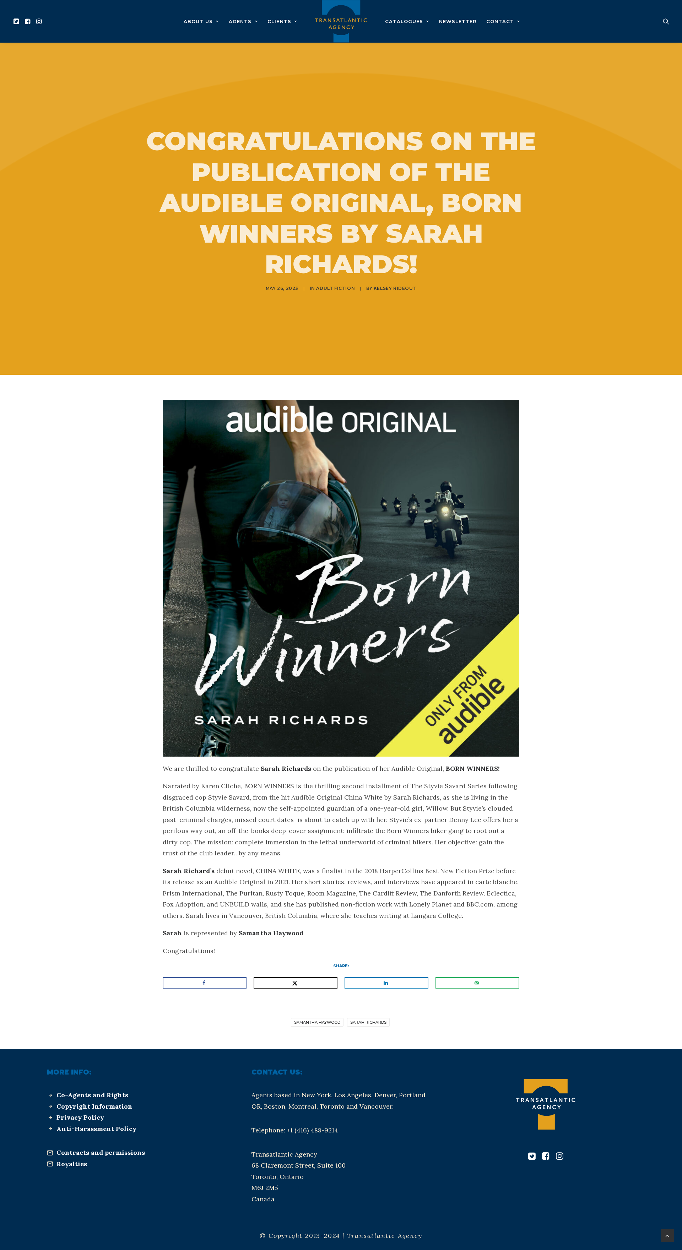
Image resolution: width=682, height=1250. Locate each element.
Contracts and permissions (100, 1152)
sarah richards (368, 1022)
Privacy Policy (80, 1117)
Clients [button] (279, 21)
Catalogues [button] (404, 21)
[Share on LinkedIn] (386, 983)
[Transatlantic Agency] (341, 21)
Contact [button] (500, 21)
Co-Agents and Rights (92, 1095)
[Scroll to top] (667, 1235)
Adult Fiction (335, 288)
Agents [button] (240, 21)
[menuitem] (17, 21)
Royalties (71, 1164)
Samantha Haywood (317, 1022)
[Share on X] (295, 983)
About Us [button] (198, 21)
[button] (17, 21)
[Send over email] (477, 983)
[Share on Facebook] (205, 983)
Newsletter (457, 21)
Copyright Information (94, 1106)
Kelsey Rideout (395, 288)
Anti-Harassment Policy (96, 1129)
